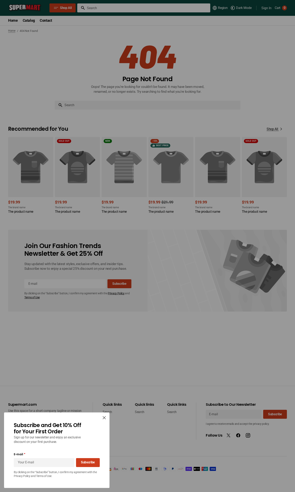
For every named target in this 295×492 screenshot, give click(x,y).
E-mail (18, 454)
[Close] (104, 417)
